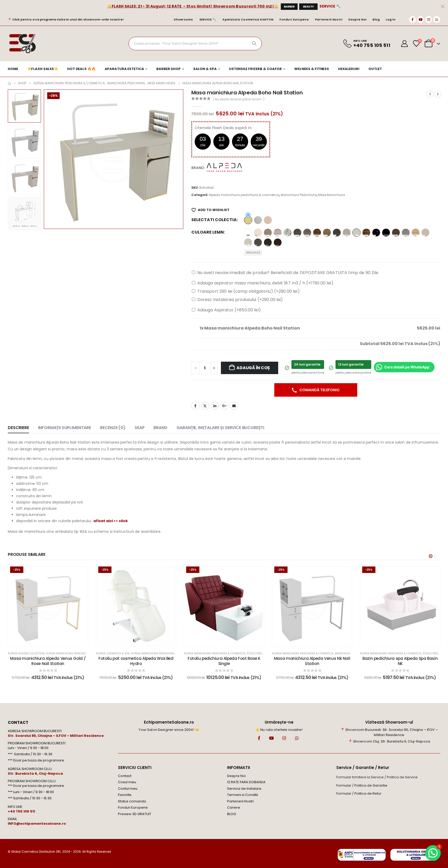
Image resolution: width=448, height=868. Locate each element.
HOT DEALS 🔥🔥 (81, 68)
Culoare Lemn (207, 232)
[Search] (254, 43)
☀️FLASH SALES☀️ (42, 68)
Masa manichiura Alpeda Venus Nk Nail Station (312, 661)
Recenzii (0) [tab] (112, 428)
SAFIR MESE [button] (415, 232)
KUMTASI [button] (356, 232)
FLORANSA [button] (278, 232)
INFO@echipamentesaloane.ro (37, 823)
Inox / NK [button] (258, 220)
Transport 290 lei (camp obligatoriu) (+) (248, 291)
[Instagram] (428, 19)
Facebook (195, 406)
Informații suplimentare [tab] (64, 428)
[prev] (430, 94)
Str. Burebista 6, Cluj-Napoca (35, 773)
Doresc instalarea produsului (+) (240, 300)
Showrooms (183, 19)
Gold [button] (248, 220)
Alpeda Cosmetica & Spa (113, 653)
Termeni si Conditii (242, 794)
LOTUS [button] (376, 232)
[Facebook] (412, 19)
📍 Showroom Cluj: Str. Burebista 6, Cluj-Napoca (389, 741)
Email (234, 406)
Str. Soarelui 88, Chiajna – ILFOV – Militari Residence (56, 735)
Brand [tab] (160, 428)
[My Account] (405, 43)
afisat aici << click (110, 520)
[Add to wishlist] (80, 574)
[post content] (48, 606)
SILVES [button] (248, 242)
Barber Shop (168, 68)
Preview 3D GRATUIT (134, 813)
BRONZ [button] (268, 232)
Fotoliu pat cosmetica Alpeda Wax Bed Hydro (136, 661)
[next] (438, 94)
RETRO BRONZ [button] (396, 232)
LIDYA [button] (366, 232)
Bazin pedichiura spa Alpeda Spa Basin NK (400, 661)
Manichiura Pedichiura (299, 195)
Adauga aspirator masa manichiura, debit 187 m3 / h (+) (265, 283)
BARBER (289, 7)
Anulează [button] (253, 252)
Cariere (233, 807)
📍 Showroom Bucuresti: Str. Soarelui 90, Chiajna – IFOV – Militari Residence (389, 732)
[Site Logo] (22, 43)
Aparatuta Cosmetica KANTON (247, 19)
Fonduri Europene (294, 19)
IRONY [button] (337, 232)
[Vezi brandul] (225, 167)
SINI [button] (258, 242)
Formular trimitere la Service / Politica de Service (377, 777)
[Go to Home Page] (9, 83)
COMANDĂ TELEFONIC (319, 390)
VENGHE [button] (278, 242)
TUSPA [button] (268, 242)
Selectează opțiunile (51, 640)
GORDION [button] (307, 232)
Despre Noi (357, 19)
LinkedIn (215, 406)
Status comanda (132, 801)
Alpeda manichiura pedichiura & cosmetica (244, 195)
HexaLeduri (348, 68)
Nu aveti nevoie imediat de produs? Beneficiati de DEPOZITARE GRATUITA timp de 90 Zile (288, 273)
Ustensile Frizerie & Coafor (255, 68)
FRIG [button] (297, 232)
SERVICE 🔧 (330, 6)
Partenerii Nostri (328, 19)
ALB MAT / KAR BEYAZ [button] (248, 232)
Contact (124, 775)
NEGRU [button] (386, 232)
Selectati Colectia (214, 220)
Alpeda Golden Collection (26, 653)
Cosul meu (127, 782)
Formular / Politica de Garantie (361, 785)
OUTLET (375, 68)
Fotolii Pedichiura (259, 653)
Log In (390, 19)
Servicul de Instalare (244, 788)
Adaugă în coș (253, 368)
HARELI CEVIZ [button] (317, 232)
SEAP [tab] (139, 428)
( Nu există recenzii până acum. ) (238, 99)
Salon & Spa (205, 68)
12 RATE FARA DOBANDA (246, 782)
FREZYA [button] (287, 232)
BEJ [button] (258, 232)
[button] (45, 159)
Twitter (205, 406)
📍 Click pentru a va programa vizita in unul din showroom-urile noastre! (66, 19)
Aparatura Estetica (124, 68)
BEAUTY (308, 7)
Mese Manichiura (331, 195)
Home (13, 68)
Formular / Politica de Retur (358, 793)
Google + (224, 406)
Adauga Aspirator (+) (229, 310)
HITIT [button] (327, 232)
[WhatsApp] (436, 19)
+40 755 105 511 (21, 811)
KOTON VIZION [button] (346, 232)
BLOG (231, 813)
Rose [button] (268, 220)
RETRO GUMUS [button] (406, 232)
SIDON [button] (425, 232)
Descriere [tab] (18, 428)
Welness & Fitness (311, 68)
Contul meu (127, 788)
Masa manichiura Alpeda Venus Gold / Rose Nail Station (48, 661)
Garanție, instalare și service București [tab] (220, 428)
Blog (376, 19)
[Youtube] (420, 19)
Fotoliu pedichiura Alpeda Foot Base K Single (224, 661)
